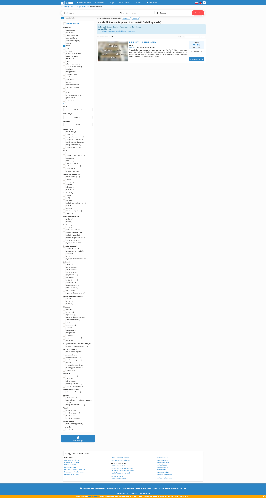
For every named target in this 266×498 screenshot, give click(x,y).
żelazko (70, 190)
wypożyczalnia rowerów (75, 293)
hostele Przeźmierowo (118, 479)
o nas (143, 488)
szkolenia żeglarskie (74, 392)
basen (69, 264)
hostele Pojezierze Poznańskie (121, 473)
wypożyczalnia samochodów (77, 259)
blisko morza (71, 381)
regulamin (111, 488)
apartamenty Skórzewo (72, 460)
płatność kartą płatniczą (75, 424)
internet (70, 158)
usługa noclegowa (72, 87)
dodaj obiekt (164, 488)
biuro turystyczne (72, 35)
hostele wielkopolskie (164, 478)
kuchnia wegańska (73, 235)
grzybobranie (72, 275)
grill (68, 198)
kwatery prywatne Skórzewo (74, 472)
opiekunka (71, 325)
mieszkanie (70, 59)
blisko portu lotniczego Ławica (142, 42)
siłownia (70, 304)
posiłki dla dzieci (73, 240)
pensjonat (69, 69)
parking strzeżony (73, 163)
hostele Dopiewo (162, 467)
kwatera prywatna (72, 56)
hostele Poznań (162, 470)
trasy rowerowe (72, 288)
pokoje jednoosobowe (75, 142)
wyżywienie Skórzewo (71, 462)
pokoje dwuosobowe (74, 139)
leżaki (69, 206)
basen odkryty (72, 270)
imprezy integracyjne (74, 357)
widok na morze (72, 418)
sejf (68, 256)
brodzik (70, 312)
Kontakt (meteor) (98, 488)
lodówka (70, 208)
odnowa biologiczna (73, 64)
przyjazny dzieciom (74, 338)
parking (70, 161)
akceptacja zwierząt (74, 153)
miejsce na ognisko (74, 211)
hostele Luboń (162, 465)
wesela (69, 362)
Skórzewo (132, 47)
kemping (69, 51)
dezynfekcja (71, 397)
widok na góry (72, 410)
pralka (69, 219)
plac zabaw (71, 330)
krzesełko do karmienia (75, 317)
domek (68, 43)
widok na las (71, 416)
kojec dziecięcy (72, 314)
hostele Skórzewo (70, 465)
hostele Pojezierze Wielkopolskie (122, 468)
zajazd (68, 92)
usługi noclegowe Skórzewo (120, 460)
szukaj (199, 13)
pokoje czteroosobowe (75, 137)
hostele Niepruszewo (164, 474)
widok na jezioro (73, 413)
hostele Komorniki (163, 463)
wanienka (70, 340)
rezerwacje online (72, 23)
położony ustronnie (74, 384)
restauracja (70, 100)
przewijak (70, 335)
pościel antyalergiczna (75, 352)
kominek (70, 200)
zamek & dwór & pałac (73, 95)
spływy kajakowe (73, 285)
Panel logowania (178, 488)
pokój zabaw (71, 333)
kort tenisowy (72, 280)
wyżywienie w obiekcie (75, 243)
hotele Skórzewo (70, 467)
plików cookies (93, 496)
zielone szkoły (72, 370)
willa (67, 90)
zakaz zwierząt (72, 171)
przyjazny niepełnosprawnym (77, 346)
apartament (70, 33)
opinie (202, 37)
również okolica (69, 18)
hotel (68, 48)
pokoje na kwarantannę (75, 405)
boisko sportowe (73, 272)
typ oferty (67, 28)
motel (68, 61)
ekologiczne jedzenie (74, 230)
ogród (69, 213)
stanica (68, 82)
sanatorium (70, 77)
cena (65, 106)
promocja (66, 121)
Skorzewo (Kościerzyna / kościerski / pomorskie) (118, 31)
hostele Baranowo (163, 460)
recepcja (70, 254)
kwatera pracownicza (73, 54)
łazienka (70, 184)
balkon (69, 179)
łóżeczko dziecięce (73, 320)
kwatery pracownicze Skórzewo (75, 469)
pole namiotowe (71, 74)
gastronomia (70, 98)
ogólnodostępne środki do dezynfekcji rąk (79, 401)
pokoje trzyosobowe (74, 145)
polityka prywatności (131, 488)
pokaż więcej (68, 103)
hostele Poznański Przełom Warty (122, 471)
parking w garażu (73, 166)
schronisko (69, 79)
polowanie (71, 283)
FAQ (118, 488)
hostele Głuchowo (163, 458)
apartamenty (71, 132)
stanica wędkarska (72, 85)
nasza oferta (152, 488)
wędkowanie (71, 290)
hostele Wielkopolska (118, 466)
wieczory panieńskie (74, 368)
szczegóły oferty (196, 59)
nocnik (69, 322)
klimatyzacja (71, 182)
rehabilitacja (71, 168)
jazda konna (71, 277)
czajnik (69, 195)
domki (69, 134)
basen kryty (71, 267)
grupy (69, 429)
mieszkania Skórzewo (71, 474)
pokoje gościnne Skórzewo (120, 458)
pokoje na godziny (73, 248)
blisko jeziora (72, 376)
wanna (69, 222)
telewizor (70, 187)
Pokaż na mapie (78, 441)
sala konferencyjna (74, 360)
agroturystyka (71, 30)
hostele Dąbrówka (117, 476)
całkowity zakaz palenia (75, 155)
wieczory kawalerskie (74, 365)
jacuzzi (69, 299)
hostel (68, 46)
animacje (70, 309)
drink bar (70, 227)
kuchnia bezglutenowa (75, 232)
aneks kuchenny (73, 177)
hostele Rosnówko (163, 472)
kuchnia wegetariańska (75, 238)
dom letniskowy (71, 38)
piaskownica (71, 327)
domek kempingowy (73, 41)
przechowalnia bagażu (75, 251)
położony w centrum (74, 386)
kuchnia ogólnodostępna (76, 203)
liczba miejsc (67, 114)
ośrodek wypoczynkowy (74, 66)
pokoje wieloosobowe (74, 147)
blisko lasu (71, 378)
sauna (69, 301)
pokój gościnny (71, 72)
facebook (86, 488)
